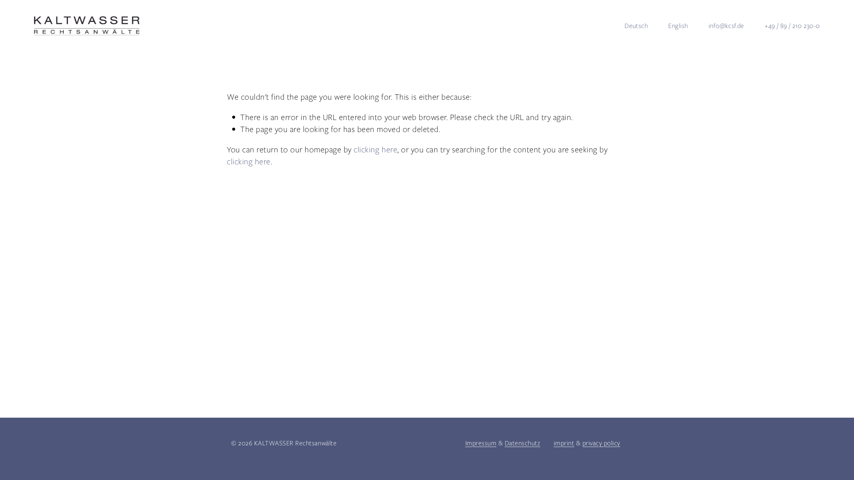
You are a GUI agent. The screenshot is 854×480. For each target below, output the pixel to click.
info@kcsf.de (726, 25)
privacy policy (601, 443)
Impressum (481, 443)
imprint (564, 443)
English (678, 25)
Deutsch (636, 25)
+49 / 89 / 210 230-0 (792, 25)
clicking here (375, 149)
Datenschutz (522, 443)
